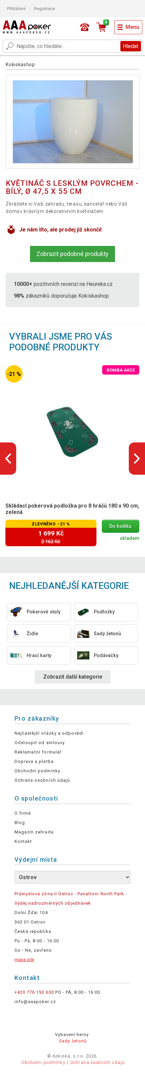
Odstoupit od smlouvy (39, 742)
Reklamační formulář (37, 752)
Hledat (130, 46)
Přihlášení (16, 8)
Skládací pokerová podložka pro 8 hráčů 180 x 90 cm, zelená (72, 509)
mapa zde (24, 959)
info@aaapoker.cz (35, 1001)
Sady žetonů (73, 1040)
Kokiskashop (20, 64)
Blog (19, 822)
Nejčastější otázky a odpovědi (49, 733)
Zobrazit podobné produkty (72, 253)
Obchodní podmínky (37, 770)
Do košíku (120, 526)
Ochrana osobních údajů (42, 780)
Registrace (44, 8)
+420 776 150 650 (34, 992)
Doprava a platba (34, 761)
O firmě (22, 813)
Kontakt (23, 841)
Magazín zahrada (34, 831)
